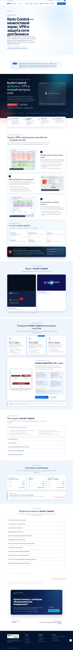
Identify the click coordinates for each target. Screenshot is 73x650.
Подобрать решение (61, 3)
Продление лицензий (42, 641)
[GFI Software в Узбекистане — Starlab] (13, 636)
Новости (31, 3)
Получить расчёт (13, 104)
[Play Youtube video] (21, 299)
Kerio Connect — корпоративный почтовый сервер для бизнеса (50, 622)
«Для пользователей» (35, 312)
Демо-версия (41, 639)
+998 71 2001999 (58, 0)
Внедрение (40, 636)
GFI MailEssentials (28, 641)
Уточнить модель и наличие (41, 397)
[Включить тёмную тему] (70, 640)
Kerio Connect (27, 638)
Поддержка (41, 3)
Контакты (52, 3)
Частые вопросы (41, 638)
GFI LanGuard (27, 639)
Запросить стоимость (59, 495)
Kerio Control (51, 607)
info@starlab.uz (51, 0)
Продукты (36, 3)
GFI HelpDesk (16, 622)
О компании (47, 3)
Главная (26, 3)
